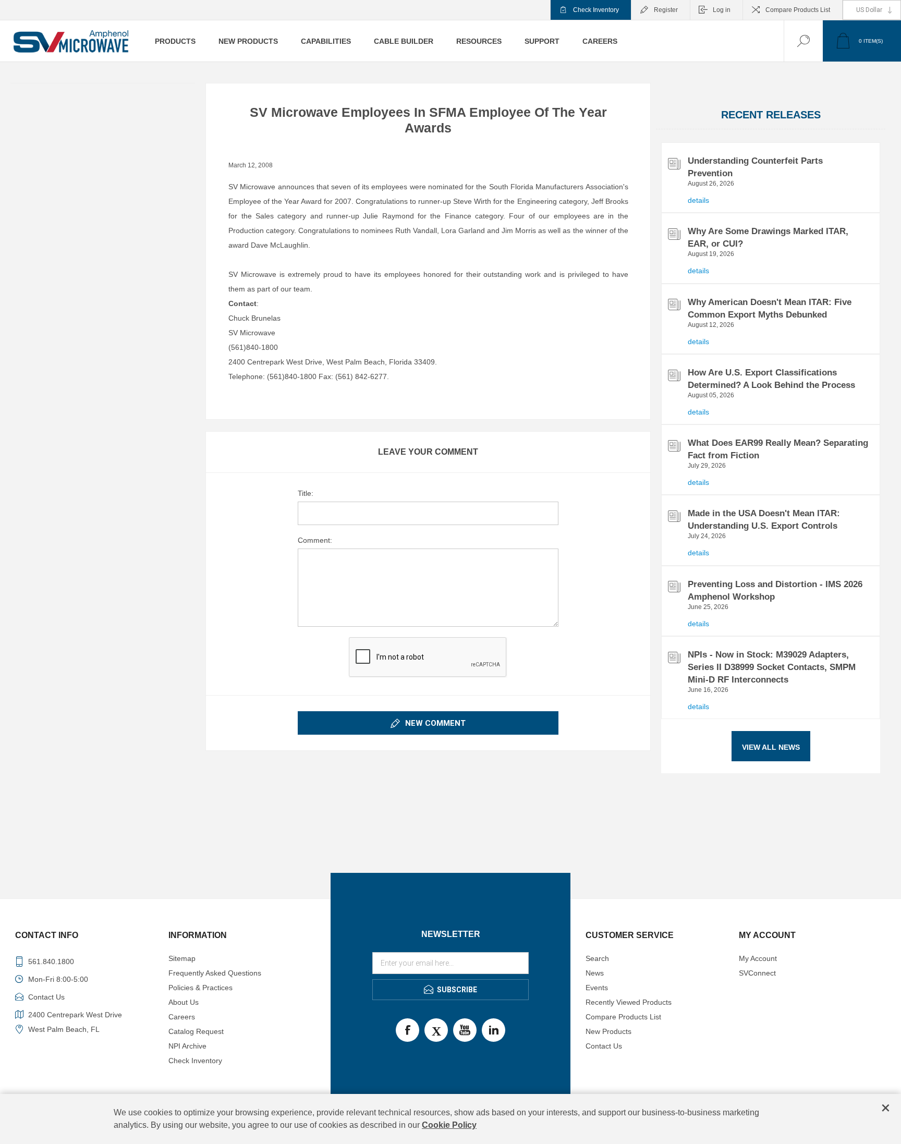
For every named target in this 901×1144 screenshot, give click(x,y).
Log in (721, 10)
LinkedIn (493, 1030)
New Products (608, 1031)
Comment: (315, 540)
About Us (183, 1002)
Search (597, 958)
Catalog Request (196, 1031)
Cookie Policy (449, 1125)
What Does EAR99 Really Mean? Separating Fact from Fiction (778, 449)
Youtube (465, 1030)
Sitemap (182, 958)
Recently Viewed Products (629, 1002)
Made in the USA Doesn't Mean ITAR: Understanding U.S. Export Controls (764, 519)
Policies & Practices (200, 987)
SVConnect (757, 973)
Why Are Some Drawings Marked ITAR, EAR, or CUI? (768, 237)
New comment (435, 723)
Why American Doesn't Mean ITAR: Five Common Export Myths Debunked (769, 308)
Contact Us (604, 1046)
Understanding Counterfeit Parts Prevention (755, 167)
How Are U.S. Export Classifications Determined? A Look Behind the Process (771, 379)
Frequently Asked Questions (214, 973)
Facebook (407, 1030)
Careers (181, 1017)
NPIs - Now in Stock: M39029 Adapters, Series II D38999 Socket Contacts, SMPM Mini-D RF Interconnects (772, 667)
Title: (305, 493)
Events (597, 987)
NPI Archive (187, 1046)
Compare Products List (797, 10)
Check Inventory (596, 10)
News (595, 973)
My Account (758, 958)
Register (666, 10)
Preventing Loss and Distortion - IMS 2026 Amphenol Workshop (775, 590)
